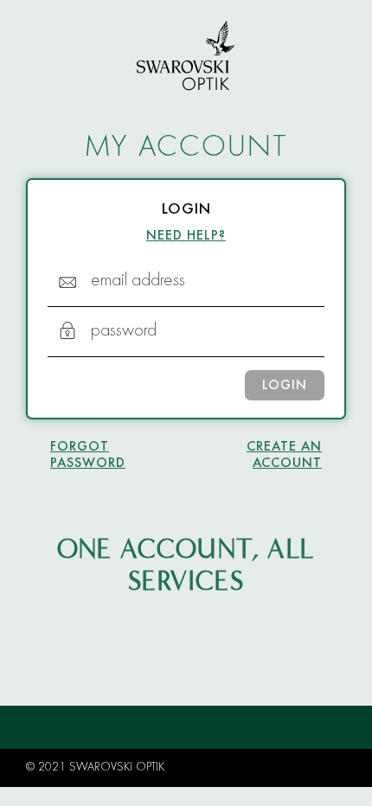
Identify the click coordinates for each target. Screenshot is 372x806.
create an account (284, 455)
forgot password (87, 455)
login (284, 386)
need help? (186, 236)
